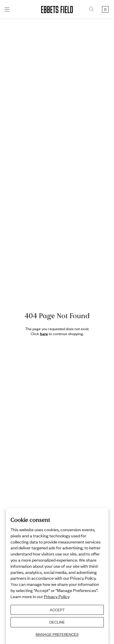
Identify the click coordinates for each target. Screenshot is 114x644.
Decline (57, 622)
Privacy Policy (57, 596)
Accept (57, 609)
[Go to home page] (57, 9)
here (44, 333)
